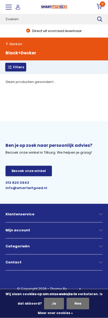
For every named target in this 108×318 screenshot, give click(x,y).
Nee (77, 303)
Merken (15, 43)
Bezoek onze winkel (29, 170)
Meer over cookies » (55, 313)
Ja (54, 303)
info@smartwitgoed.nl (26, 187)
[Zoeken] (99, 19)
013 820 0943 (17, 182)
